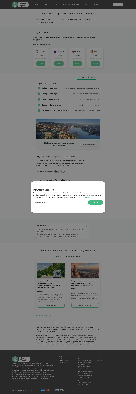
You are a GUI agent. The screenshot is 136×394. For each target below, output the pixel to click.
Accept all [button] (96, 202)
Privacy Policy (88, 197)
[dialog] (68, 197)
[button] (40, 202)
